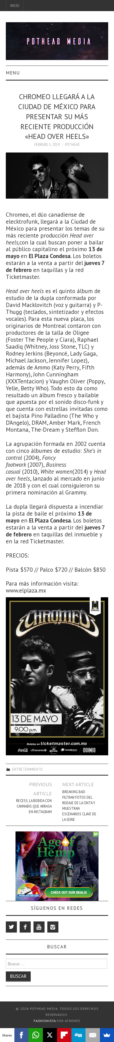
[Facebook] (25, 927)
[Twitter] (11, 927)
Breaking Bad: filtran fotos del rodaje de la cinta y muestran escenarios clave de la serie (79, 805)
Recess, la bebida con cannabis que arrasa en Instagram (34, 806)
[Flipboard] (64, 1035)
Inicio (14, 5)
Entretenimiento (27, 769)
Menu (13, 73)
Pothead (72, 144)
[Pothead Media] (57, 40)
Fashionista (45, 1021)
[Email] (93, 1035)
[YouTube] (39, 927)
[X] (50, 1035)
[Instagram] (52, 927)
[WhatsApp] (35, 1035)
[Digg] (78, 1035)
